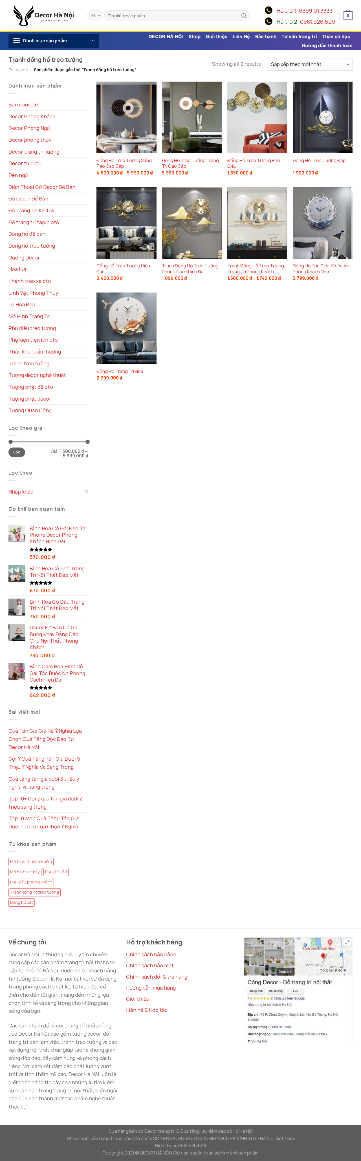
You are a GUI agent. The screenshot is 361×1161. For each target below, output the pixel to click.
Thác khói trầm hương (34, 351)
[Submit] (244, 15)
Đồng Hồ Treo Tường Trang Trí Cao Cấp (190, 163)
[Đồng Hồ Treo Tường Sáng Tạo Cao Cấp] (126, 117)
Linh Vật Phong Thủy (33, 292)
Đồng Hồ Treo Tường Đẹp (319, 160)
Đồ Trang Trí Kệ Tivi (31, 210)
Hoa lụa (17, 269)
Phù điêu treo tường (32, 328)
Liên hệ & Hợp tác (147, 1010)
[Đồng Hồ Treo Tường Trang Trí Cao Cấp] (192, 117)
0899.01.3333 (316, 10)
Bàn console (23, 104)
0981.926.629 (317, 21)
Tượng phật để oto (30, 386)
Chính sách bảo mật (150, 965)
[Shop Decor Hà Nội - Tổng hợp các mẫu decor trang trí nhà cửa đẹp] (43, 15)
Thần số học (336, 36)
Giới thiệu (217, 36)
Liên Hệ (241, 36)
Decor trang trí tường (33, 151)
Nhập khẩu (20, 491)
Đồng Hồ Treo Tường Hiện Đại (123, 269)
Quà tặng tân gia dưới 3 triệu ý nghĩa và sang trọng (43, 782)
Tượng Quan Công (30, 410)
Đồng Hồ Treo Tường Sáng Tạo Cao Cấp (124, 163)
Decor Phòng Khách (32, 116)
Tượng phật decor (29, 398)
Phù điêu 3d (56, 871)
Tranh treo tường (28, 363)
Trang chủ (18, 69)
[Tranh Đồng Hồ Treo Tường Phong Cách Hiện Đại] (192, 223)
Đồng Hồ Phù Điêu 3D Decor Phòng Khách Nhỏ (321, 269)
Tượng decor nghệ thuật (37, 375)
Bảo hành (266, 36)
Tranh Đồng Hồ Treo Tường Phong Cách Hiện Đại (190, 269)
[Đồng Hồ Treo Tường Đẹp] (323, 117)
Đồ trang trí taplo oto (33, 222)
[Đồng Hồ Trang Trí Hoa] (126, 328)
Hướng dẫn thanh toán (327, 45)
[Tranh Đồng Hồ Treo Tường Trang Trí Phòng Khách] (257, 223)
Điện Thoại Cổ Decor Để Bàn (41, 187)
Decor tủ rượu (24, 163)
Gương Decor (24, 257)
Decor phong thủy (29, 139)
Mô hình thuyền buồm (31, 861)
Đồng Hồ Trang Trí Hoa (119, 371)
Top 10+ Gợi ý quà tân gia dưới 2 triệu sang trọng (45, 802)
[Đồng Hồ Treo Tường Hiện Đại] (126, 223)
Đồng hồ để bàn (26, 233)
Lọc (16, 452)
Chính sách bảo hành (151, 954)
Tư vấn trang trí (299, 36)
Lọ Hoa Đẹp (21, 304)
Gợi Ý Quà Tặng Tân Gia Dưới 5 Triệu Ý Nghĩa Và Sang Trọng (44, 762)
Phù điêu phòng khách (31, 882)
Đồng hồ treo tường (31, 245)
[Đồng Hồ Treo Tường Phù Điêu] (257, 117)
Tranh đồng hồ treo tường (34, 892)
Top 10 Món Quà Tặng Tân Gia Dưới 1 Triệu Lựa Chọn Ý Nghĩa (43, 822)
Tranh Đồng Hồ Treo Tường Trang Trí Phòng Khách (255, 269)
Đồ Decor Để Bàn (28, 198)
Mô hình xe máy (25, 871)
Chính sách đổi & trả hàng (156, 976)
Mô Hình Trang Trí (29, 316)
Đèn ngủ (18, 175)
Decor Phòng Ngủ (29, 128)
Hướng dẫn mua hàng (151, 987)
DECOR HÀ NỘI (166, 36)
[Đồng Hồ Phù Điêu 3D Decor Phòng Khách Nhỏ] (323, 223)
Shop (195, 36)
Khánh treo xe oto (29, 281)
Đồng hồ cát (21, 902)
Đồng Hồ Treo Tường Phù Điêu (253, 163)
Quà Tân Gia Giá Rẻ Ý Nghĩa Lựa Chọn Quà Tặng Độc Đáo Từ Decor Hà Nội (45, 738)
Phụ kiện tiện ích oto (33, 339)
